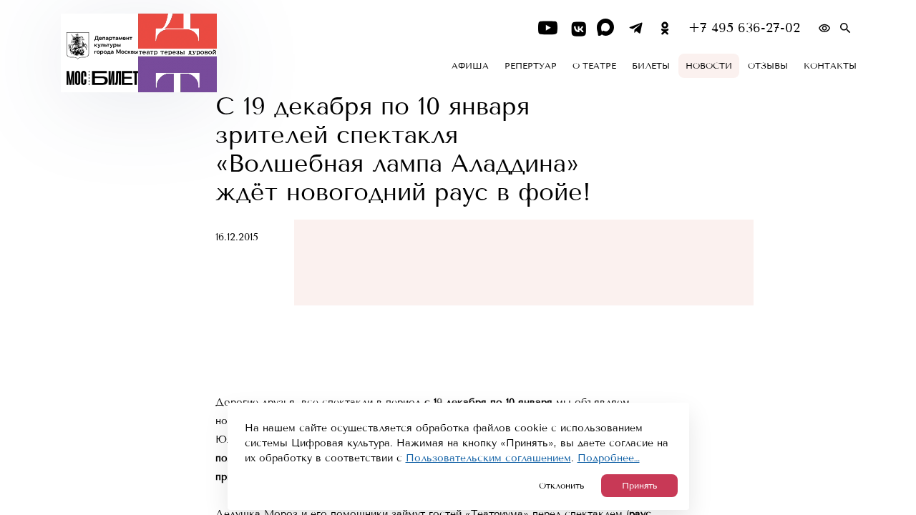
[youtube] (547, 28)
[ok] (665, 28)
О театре (594, 66)
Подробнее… (609, 458)
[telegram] (635, 28)
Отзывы (768, 66)
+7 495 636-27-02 (744, 28)
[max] (606, 28)
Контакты (830, 66)
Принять (639, 486)
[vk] (577, 28)
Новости (709, 66)
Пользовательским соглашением (488, 458)
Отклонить (561, 486)
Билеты (651, 66)
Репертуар (531, 66)
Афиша (470, 66)
